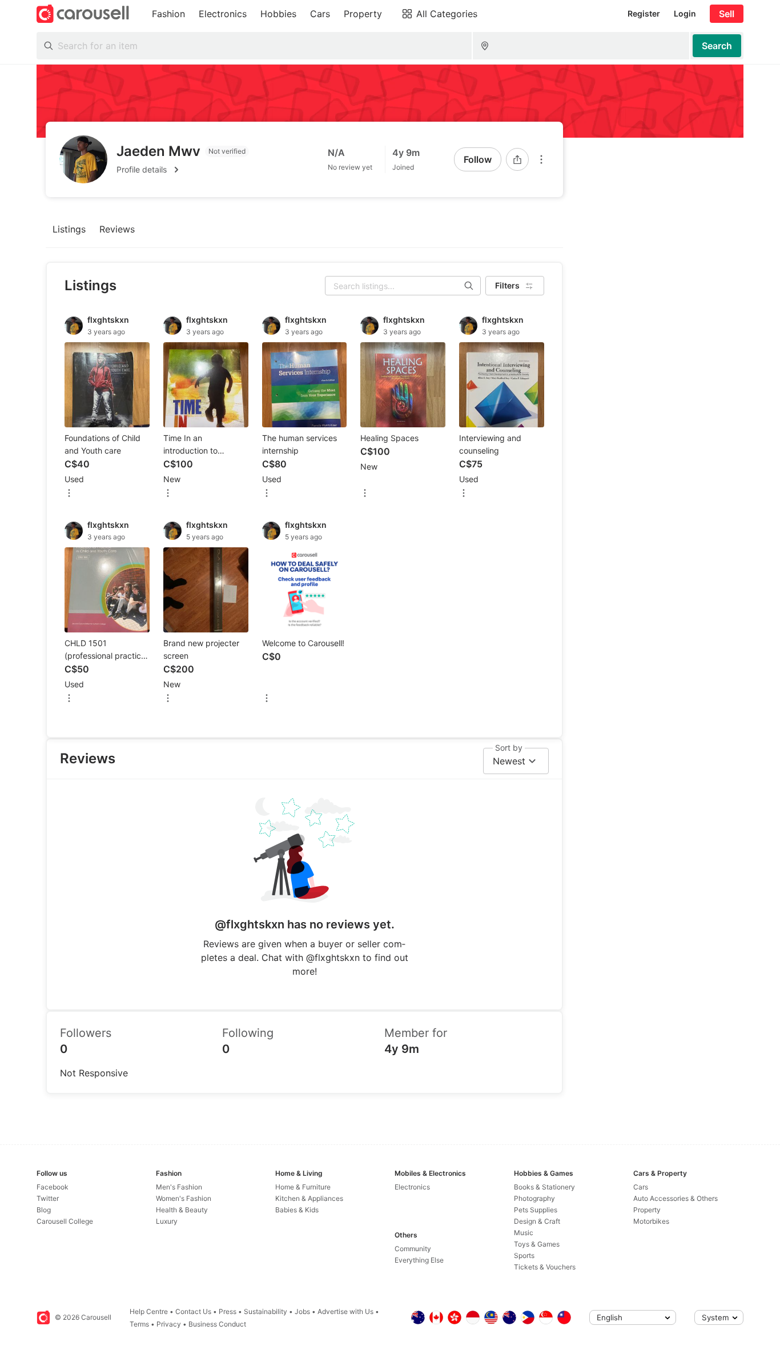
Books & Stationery (544, 1187)
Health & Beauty (182, 1209)
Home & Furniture (303, 1187)
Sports (524, 1255)
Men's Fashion (179, 1187)
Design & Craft (537, 1221)
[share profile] (517, 159)
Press (227, 1311)
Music (523, 1232)
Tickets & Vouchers (545, 1267)
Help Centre (149, 1311)
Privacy (168, 1324)
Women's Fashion (183, 1198)
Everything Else (419, 1260)
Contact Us (193, 1311)
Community (413, 1248)
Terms (139, 1324)
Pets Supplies (535, 1209)
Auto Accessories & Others (675, 1198)
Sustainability (265, 1311)
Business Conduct (217, 1324)
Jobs (302, 1311)
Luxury (167, 1221)
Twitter (48, 1198)
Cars (640, 1187)
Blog (44, 1209)
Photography (534, 1198)
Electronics (412, 1187)
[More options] (541, 159)
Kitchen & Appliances (309, 1198)
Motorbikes (651, 1221)
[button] (182, 170)
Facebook (53, 1187)
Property (647, 1209)
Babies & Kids (297, 1209)
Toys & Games (537, 1244)
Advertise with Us (345, 1311)
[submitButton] (717, 45)
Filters (507, 285)
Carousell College (65, 1221)
